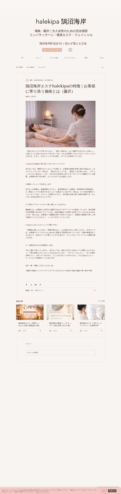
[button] (102, 67)
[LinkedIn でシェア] (36, 285)
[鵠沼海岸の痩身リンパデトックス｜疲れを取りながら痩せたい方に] (60, 312)
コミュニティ (42, 67)
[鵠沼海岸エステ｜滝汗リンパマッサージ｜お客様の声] (91, 312)
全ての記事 (19, 67)
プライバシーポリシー (42, 492)
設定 (104, 491)
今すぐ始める (30, 67)
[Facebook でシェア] (26, 285)
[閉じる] (119, 490)
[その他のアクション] (94, 80)
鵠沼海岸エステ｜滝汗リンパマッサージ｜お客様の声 (91, 324)
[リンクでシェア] (40, 285)
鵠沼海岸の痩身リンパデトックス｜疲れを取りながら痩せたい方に (60, 324)
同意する (112, 491)
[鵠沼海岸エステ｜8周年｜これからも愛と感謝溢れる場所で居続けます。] (29, 312)
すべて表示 (101, 301)
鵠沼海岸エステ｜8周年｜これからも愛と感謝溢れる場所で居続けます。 (29, 324)
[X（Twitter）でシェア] (31, 285)
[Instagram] (70, 50)
